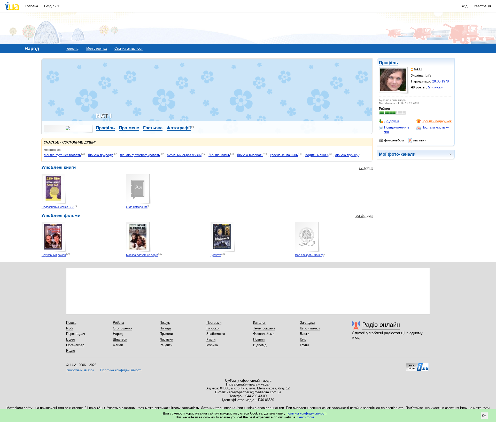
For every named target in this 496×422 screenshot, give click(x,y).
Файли (118, 345)
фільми (72, 215)
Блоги (304, 334)
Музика (212, 345)
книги (70, 167)
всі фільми (364, 215)
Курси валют (310, 328)
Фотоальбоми (263, 334)
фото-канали (401, 154)
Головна (31, 6)
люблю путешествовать (62, 155)
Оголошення (122, 328)
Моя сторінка (96, 48)
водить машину (317, 155)
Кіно (303, 339)
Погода (165, 328)
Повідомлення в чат (396, 129)
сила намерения (137, 206)
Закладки (307, 323)
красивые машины (284, 155)
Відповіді (260, 345)
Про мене (129, 127)
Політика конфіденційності (121, 370)
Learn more (305, 417)
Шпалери (120, 339)
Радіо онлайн (381, 324)
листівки (419, 140)
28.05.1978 (440, 81)
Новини (259, 339)
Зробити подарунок (437, 121)
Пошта (71, 323)
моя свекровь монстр (309, 255)
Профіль (388, 62)
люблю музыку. (347, 155)
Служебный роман (54, 255)
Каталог (259, 323)
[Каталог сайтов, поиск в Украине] (417, 365)
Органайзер (75, 345)
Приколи (166, 334)
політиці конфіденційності (306, 413)
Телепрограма (264, 328)
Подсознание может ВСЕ (58, 206)
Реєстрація (482, 6)
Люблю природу (100, 155)
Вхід (464, 6)
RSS (69, 328)
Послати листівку (435, 127)
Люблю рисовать (250, 155)
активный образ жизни (184, 155)
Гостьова (152, 127)
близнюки (435, 87)
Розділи (50, 6)
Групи (304, 345)
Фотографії (179, 127)
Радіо (70, 350)
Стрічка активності (128, 48)
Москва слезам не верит (142, 255)
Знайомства (215, 334)
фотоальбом (394, 140)
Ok (484, 416)
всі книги (366, 167)
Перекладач (75, 334)
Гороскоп (213, 328)
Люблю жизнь (219, 155)
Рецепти (166, 345)
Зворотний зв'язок (80, 370)
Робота (118, 323)
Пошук (165, 323)
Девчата (216, 255)
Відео (70, 339)
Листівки (166, 339)
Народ (118, 334)
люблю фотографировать (140, 155)
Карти (210, 339)
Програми (213, 323)
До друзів (391, 121)
